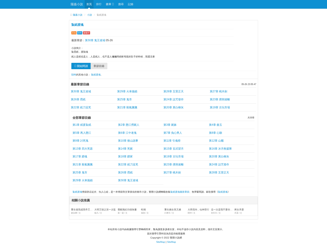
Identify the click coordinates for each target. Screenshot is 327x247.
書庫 (109, 4)
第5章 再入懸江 (82, 132)
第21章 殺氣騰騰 (127, 107)
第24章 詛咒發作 (174, 99)
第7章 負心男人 (173, 132)
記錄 (130, 4)
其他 (74, 33)
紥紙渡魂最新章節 (179, 191)
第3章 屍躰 (170, 124)
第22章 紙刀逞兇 (81, 107)
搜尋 (121, 4)
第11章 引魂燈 (172, 140)
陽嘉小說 (77, 4)
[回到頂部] (262, 219)
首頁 (89, 4)
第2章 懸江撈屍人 (128, 124)
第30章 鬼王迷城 (95, 40)
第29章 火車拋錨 (127, 91)
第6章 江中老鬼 (127, 132)
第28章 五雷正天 (174, 91)
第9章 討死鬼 (80, 140)
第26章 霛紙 (78, 99)
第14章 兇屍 (125, 148)
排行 (99, 4)
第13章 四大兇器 (83, 148)
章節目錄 (99, 66)
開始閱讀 (82, 66)
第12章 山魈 (216, 140)
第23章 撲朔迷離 (220, 99)
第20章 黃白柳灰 (174, 107)
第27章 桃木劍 (218, 91)
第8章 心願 (215, 132)
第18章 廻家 (125, 156)
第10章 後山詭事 (128, 140)
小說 (89, 15)
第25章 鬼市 (124, 99)
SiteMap (160, 242)
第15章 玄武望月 (174, 148)
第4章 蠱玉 (215, 124)
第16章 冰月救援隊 (220, 148)
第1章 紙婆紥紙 (82, 124)
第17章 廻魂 (80, 156)
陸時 (80, 33)
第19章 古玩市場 (220, 107)
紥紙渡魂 (77, 24)
